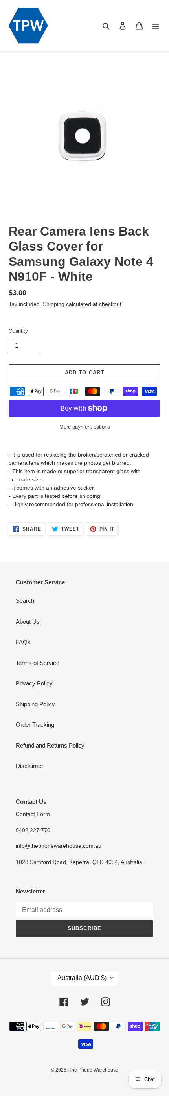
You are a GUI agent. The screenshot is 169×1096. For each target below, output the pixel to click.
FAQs (23, 642)
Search (25, 600)
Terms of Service (37, 662)
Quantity (18, 331)
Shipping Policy (35, 704)
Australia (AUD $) (82, 977)
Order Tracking (35, 724)
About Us (28, 621)
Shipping (53, 304)
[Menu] (155, 25)
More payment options (84, 427)
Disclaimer (29, 766)
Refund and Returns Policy (50, 745)
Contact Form (33, 814)
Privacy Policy (34, 683)
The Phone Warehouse (93, 1070)
